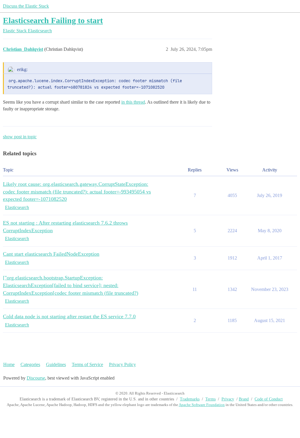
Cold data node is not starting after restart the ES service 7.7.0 (69, 316)
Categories (30, 364)
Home (9, 364)
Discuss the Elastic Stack (26, 6)
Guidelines (56, 364)
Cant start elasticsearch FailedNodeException (51, 254)
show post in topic (20, 136)
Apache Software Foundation (202, 404)
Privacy (227, 399)
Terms (210, 399)
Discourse (36, 377)
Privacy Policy (122, 364)
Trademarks (190, 399)
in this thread (133, 102)
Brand (244, 399)
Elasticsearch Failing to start (53, 20)
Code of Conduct (269, 399)
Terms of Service (87, 364)
